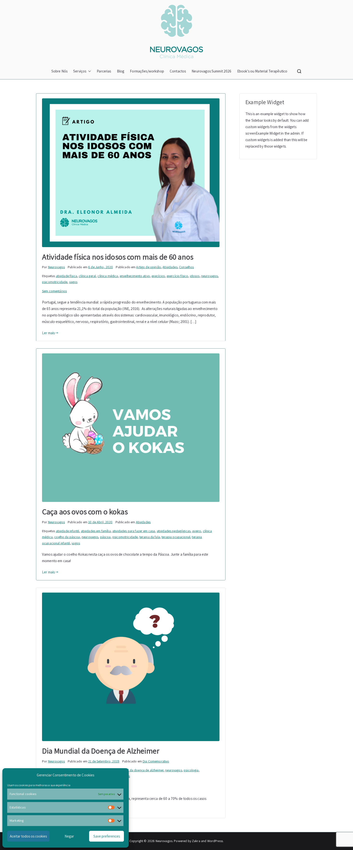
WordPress (215, 841)
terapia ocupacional (176, 537)
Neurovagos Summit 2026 (211, 71)
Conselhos (186, 267)
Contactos (178, 71)
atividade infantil (67, 531)
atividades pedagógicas (173, 531)
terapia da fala (150, 537)
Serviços (79, 71)
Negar (69, 836)
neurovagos (209, 276)
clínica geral (87, 276)
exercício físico (177, 276)
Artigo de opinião (148, 267)
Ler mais (48, 333)
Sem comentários (54, 291)
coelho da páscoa (67, 537)
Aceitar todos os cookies (28, 836)
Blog (120, 71)
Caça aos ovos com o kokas (85, 511)
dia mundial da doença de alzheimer (138, 770)
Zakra (196, 841)
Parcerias (104, 71)
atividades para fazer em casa (133, 531)
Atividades (170, 267)
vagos (73, 282)
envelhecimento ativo (135, 276)
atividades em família (96, 531)
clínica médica (107, 276)
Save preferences (106, 836)
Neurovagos (56, 267)
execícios (158, 276)
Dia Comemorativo (156, 761)
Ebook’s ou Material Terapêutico (262, 71)
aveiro (196, 531)
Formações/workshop (147, 71)
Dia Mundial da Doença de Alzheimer (100, 751)
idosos (195, 276)
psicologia (191, 770)
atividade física (66, 276)
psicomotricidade (54, 282)
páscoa (105, 537)
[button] (88, 71)
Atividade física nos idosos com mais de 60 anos (117, 257)
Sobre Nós (59, 71)
